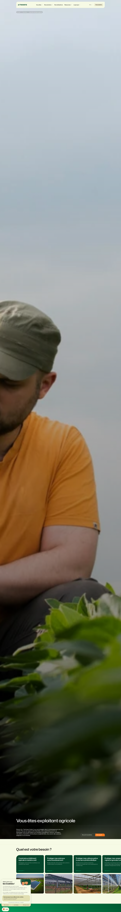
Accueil (18, 12)
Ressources (67, 5)
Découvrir (21, 870)
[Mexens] (22, 4)
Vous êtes (38, 5)
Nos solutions (47, 5)
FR (90, 4)
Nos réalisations (58, 5)
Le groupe (76, 5)
